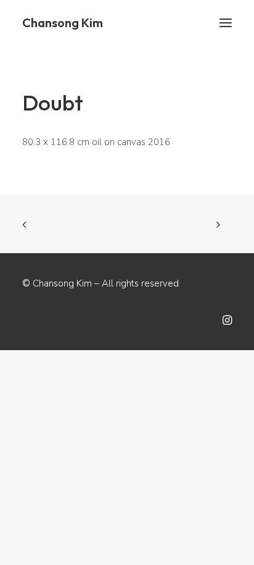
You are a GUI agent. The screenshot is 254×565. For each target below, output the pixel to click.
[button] (225, 23)
